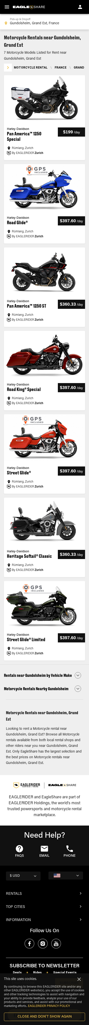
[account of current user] (80, 7)
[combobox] (44, 22)
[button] (44, 675)
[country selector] (65, 875)
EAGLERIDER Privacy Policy (49, 1006)
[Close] (79, 979)
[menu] (7, 7)
